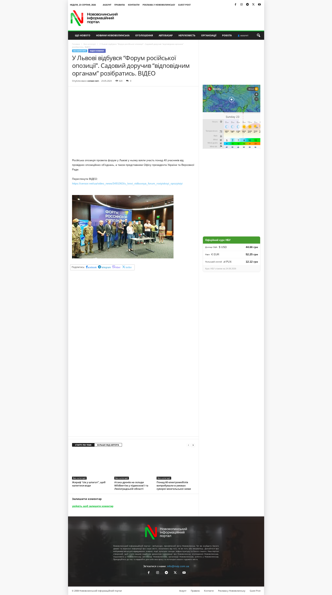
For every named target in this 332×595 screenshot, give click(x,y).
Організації (208, 35)
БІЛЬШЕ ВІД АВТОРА (108, 444)
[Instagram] (241, 4)
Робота (227, 35)
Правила (119, 4)
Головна (76, 44)
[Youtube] (259, 4)
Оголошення (144, 35)
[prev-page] (188, 445)
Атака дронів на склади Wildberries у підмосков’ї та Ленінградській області (131, 485)
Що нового (82, 35)
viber (117, 267)
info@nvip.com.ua (178, 566)
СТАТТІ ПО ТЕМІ (83, 444)
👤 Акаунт (242, 35)
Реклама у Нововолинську (159, 4)
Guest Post (184, 4)
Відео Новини (97, 51)
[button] (258, 35)
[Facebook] (235, 4)
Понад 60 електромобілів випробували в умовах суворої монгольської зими (174, 485)
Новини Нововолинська (112, 35)
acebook (92, 267)
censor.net (93, 80)
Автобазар (166, 35)
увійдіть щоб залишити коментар (92, 506)
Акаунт (107, 4)
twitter (129, 267)
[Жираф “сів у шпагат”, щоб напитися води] (91, 465)
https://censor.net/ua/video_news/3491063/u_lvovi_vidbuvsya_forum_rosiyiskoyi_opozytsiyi (127, 183)
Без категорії (90, 44)
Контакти (133, 4)
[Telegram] (247, 4)
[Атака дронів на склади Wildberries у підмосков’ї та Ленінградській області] (133, 465)
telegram (106, 267)
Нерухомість (186, 35)
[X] (253, 4)
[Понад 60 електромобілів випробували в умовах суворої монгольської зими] (176, 465)
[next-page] (193, 445)
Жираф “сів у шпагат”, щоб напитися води (88, 483)
